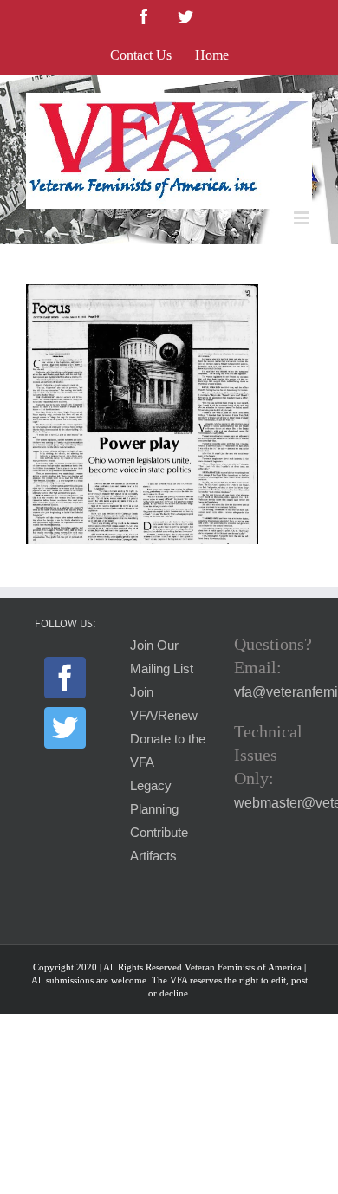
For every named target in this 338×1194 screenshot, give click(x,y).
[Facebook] (65, 677)
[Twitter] (65, 728)
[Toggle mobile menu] (303, 218)
